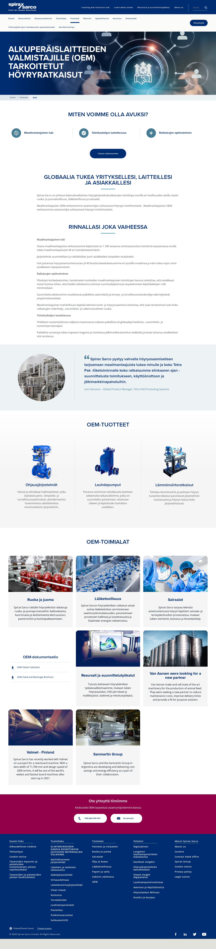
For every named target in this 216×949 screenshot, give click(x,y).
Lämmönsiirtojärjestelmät (67, 884)
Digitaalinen (140, 846)
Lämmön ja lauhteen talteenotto (63, 868)
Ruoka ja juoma (40, 599)
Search (206, 7)
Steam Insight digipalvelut (141, 876)
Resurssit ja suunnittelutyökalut (108, 675)
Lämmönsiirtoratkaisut (174, 485)
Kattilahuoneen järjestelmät (60, 861)
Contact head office (187, 856)
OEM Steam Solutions (28, 667)
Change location (44, 928)
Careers (179, 851)
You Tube (204, 934)
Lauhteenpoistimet (62, 904)
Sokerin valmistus (103, 876)
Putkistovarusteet (62, 915)
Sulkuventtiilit (59, 920)
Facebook (175, 934)
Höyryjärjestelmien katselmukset (145, 868)
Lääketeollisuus (108, 599)
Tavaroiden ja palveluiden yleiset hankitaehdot (25, 876)
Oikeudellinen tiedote (22, 846)
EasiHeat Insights (144, 861)
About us (180, 846)
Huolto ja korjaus (144, 897)
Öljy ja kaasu (100, 861)
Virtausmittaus (60, 879)
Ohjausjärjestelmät (41, 485)
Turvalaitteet (59, 899)
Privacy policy (183, 871)
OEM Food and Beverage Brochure (35, 676)
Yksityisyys (16, 851)
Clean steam (58, 889)
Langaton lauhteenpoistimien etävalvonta (145, 854)
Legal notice (182, 876)
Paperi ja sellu (101, 871)
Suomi (13, 97)
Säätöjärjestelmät (62, 874)
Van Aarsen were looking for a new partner (175, 675)
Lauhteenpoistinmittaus (148, 882)
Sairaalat (175, 599)
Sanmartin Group (108, 754)
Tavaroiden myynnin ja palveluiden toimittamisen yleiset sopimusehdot (23, 865)
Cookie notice (17, 856)
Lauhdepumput (108, 485)
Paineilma (57, 910)
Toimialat (23, 97)
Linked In (185, 934)
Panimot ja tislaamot (105, 846)
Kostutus (56, 895)
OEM (95, 881)
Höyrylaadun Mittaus (146, 892)
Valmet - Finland (40, 752)
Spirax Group (183, 861)
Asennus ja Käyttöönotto (148, 887)
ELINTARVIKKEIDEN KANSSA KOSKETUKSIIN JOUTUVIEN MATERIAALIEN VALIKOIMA (67, 850)
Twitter (194, 934)
